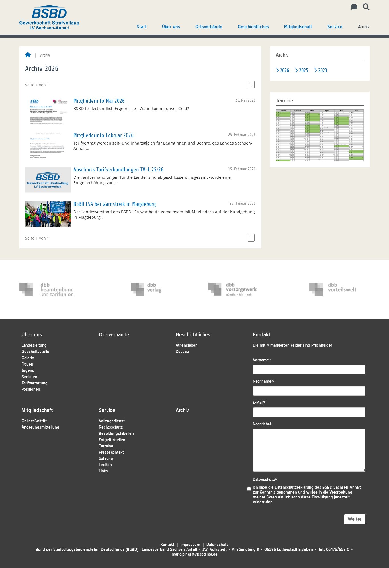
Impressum (190, 544)
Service (335, 26)
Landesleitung (34, 345)
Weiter (355, 519)
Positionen (31, 389)
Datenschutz (265, 479)
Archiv (364, 26)
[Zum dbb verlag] (158, 289)
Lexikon (105, 464)
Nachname (263, 381)
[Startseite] (28, 55)
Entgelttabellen (112, 439)
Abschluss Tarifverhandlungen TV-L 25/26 (118, 170)
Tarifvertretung (35, 383)
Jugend (28, 370)
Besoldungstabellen (116, 433)
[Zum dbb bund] (46, 289)
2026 (284, 70)
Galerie (28, 358)
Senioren (29, 376)
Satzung (106, 458)
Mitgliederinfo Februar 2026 (103, 135)
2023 (322, 70)
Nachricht (262, 424)
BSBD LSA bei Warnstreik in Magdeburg (114, 204)
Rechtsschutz (111, 427)
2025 (303, 70)
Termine (106, 446)
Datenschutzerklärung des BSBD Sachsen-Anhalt (318, 487)
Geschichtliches (253, 26)
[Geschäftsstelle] (352, 7)
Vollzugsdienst (112, 421)
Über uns (171, 26)
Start (142, 26)
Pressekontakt (111, 452)
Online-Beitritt (34, 421)
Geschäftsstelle (35, 351)
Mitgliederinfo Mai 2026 (99, 101)
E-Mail (259, 402)
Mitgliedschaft (298, 26)
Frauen (27, 364)
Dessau (182, 351)
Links (103, 471)
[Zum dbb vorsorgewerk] (235, 289)
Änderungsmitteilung (40, 427)
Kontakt (167, 544)
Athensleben (187, 345)
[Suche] (364, 7)
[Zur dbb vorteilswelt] (336, 289)
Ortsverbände (208, 26)
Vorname (262, 360)
